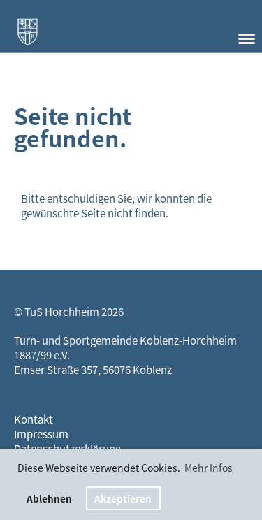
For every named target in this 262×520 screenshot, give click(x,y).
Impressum (41, 434)
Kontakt (33, 419)
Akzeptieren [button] (123, 498)
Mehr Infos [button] (208, 468)
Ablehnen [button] (49, 498)
